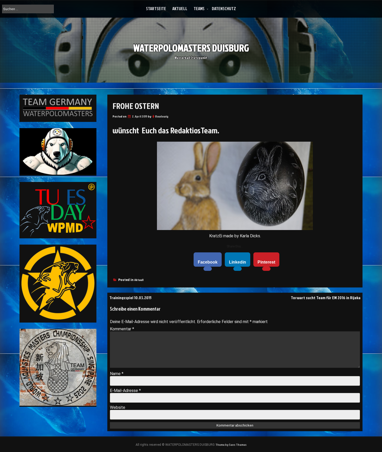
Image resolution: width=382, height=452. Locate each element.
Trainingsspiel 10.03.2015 (130, 297)
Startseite (156, 8)
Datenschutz (224, 8)
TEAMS (199, 8)
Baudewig (161, 116)
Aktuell (179, 8)
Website (117, 407)
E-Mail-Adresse (125, 390)
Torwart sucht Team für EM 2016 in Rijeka (325, 297)
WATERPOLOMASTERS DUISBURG (191, 48)
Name (116, 373)
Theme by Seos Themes (231, 444)
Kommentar (122, 328)
